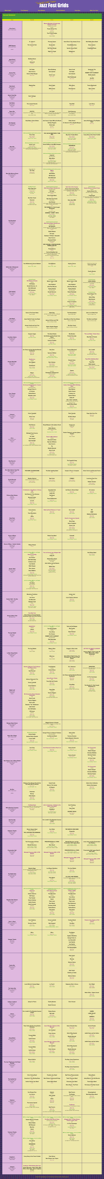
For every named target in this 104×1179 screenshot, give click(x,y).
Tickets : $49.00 (72, 914)
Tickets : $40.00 (32, 1132)
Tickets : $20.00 (32, 619)
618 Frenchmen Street (12, 439)
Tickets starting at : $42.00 (72, 539)
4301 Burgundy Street (12, 124)
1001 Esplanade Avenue (12, 268)
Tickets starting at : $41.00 (52, 751)
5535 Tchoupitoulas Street (12, 471)
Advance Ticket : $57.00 (52, 356)
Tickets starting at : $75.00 (91, 493)
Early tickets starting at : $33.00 (32, 742)
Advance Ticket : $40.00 (32, 293)
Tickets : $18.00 (32, 987)
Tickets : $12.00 (52, 513)
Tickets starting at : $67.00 (91, 777)
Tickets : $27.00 (72, 194)
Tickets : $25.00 (32, 428)
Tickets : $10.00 (92, 274)
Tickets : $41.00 (32, 1148)
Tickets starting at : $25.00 (72, 750)
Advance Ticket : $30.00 (72, 149)
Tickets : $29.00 (52, 696)
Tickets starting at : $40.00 (72, 305)
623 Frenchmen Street (12, 1080)
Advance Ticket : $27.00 (32, 376)
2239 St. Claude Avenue (12, 790)
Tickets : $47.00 (32, 1030)
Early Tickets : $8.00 (91, 340)
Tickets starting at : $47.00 (32, 574)
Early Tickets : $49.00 (72, 882)
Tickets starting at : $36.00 (52, 539)
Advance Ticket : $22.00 (32, 138)
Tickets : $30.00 (32, 1062)
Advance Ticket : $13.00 (32, 606)
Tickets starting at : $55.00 (72, 407)
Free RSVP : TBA (32, 192)
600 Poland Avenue (12, 87)
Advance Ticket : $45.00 (92, 368)
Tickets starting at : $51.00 (32, 504)
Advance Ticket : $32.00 (52, 377)
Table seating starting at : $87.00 (52, 357)
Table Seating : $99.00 (72, 355)
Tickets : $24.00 (52, 673)
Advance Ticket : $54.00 (72, 364)
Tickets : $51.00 (52, 365)
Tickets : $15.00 (92, 996)
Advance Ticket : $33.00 (72, 1127)
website (12, 49)
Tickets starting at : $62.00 (72, 464)
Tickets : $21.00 (72, 965)
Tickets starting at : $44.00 (52, 727)
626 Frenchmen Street (12, 1039)
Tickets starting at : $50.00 (32, 836)
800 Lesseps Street (12, 1158)
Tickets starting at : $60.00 (32, 935)
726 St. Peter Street (12, 851)
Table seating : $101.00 (72, 365)
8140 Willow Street (12, 338)
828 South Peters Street (12, 901)
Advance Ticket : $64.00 (72, 354)
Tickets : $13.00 (72, 601)
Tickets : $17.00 (32, 203)
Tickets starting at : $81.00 (72, 493)
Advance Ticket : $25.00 (72, 138)
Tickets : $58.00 (52, 1052)
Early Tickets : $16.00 (32, 337)
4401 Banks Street (12, 96)
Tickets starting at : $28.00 (32, 846)
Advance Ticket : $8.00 (32, 266)
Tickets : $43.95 (52, 823)
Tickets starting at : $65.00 (52, 295)
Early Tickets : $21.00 (72, 339)
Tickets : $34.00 (32, 587)
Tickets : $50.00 (32, 1016)
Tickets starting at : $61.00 (52, 832)
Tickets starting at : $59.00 (52, 501)
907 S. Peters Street (12, 570)
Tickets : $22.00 (72, 203)
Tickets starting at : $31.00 (52, 881)
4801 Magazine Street (12, 654)
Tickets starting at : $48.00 (32, 399)
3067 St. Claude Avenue (12, 989)
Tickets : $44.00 (72, 513)
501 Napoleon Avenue (12, 1101)
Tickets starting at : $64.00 (72, 635)
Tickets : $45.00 (92, 353)
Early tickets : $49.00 (52, 215)
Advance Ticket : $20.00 (72, 374)
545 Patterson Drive (12, 821)
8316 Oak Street (12, 691)
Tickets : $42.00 (72, 1109)
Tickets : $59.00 (52, 914)
